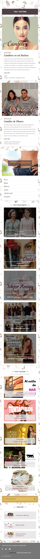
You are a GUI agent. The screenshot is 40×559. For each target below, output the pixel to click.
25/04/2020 (7, 118)
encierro (6, 144)
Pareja (10, 144)
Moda (6, 183)
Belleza (6, 186)
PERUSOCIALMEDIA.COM (24, 552)
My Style (18, 142)
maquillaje (18, 78)
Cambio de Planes (13, 121)
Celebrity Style (7, 142)
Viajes (6, 190)
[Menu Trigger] (36, 6)
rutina (23, 78)
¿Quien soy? (8, 193)
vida (17, 144)
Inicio (6, 180)
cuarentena (12, 78)
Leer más (7, 73)
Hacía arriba (7, 556)
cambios (6, 78)
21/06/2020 (7, 52)
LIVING (5, 76)
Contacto (7, 197)
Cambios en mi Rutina (16, 55)
